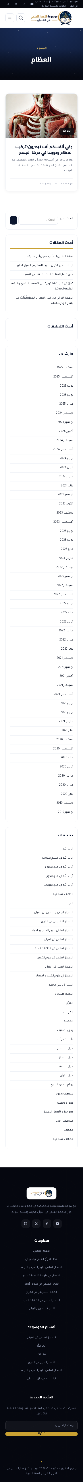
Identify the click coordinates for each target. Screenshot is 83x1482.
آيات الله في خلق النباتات (58, 885)
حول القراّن (66, 1075)
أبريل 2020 (66, 767)
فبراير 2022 (66, 640)
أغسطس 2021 (63, 694)
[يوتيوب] (32, 4)
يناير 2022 (67, 649)
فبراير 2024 (66, 476)
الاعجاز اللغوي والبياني (42, 1308)
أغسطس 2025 (63, 377)
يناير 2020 (67, 794)
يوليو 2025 (66, 386)
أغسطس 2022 (63, 594)
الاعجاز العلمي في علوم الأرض (55, 958)
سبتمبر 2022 (64, 585)
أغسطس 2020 (63, 749)
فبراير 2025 (66, 404)
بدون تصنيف (65, 1030)
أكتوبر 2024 (66, 431)
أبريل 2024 (66, 467)
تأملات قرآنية (65, 1039)
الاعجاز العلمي (41, 1251)
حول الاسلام (65, 1048)
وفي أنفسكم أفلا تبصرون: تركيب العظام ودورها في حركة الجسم (44, 149)
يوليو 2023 (66, 531)
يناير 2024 (67, 486)
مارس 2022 (65, 631)
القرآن (69, 1003)
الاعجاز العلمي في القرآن (58, 939)
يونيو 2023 (66, 540)
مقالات (68, 1130)
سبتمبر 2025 (64, 367)
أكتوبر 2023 (66, 504)
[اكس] (16, 4)
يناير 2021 (67, 730)
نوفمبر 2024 (65, 422)
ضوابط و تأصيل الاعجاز (58, 1112)
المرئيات (68, 1012)
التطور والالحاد (64, 994)
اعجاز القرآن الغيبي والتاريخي (41, 1259)
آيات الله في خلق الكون (59, 876)
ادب (70, 903)
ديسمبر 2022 (64, 567)
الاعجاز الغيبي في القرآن (59, 967)
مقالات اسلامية (63, 1139)
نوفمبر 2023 (65, 494)
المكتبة (68, 1021)
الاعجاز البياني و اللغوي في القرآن (53, 912)
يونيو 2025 (66, 395)
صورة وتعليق (64, 1103)
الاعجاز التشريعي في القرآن (57, 921)
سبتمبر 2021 (65, 685)
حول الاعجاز (66, 1057)
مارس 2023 (65, 558)
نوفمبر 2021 (65, 667)
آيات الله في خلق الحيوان (58, 867)
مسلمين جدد (64, 1121)
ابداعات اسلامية (63, 894)
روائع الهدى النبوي (61, 1084)
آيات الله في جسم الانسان (57, 858)
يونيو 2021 (66, 712)
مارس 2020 (65, 776)
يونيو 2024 (66, 458)
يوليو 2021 (66, 703)
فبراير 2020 (66, 785)
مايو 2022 (67, 612)
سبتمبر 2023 (64, 513)
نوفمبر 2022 (65, 576)
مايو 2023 (67, 549)
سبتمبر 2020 (64, 739)
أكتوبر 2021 (66, 676)
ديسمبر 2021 (65, 658)
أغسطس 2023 (63, 522)
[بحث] (20, 17)
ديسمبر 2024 (64, 413)
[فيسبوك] (24, 4)
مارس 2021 (66, 721)
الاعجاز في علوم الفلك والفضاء (54, 976)
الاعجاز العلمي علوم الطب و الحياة (52, 930)
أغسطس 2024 (63, 449)
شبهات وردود (64, 1094)
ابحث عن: (66, 219)
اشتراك (41, 1433)
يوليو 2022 (66, 603)
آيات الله (68, 849)
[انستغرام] (8, 4)
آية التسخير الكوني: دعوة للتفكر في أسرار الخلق (45, 265)
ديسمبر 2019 (64, 803)
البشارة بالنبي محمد (61, 985)
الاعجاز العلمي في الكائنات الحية (54, 948)
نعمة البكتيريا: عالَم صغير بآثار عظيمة (50, 256)
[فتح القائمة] (9, 17)
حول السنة (66, 1066)
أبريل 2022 (66, 622)
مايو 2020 (67, 757)
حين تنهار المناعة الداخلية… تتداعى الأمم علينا (46, 274)
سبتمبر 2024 (64, 440)
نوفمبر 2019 (65, 812)
